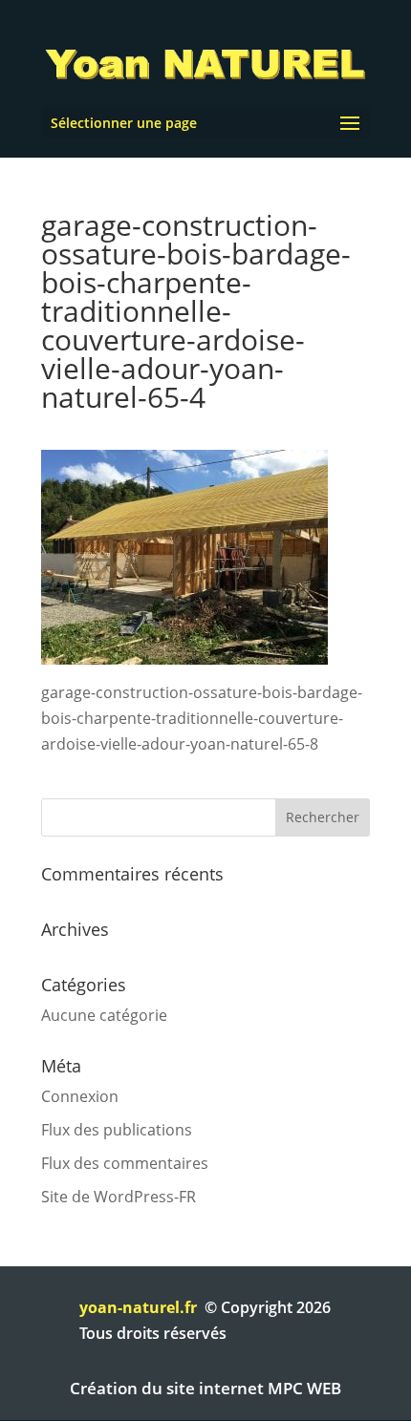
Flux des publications (116, 1129)
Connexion (80, 1096)
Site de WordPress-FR (118, 1196)
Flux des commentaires (124, 1163)
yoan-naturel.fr (138, 1307)
